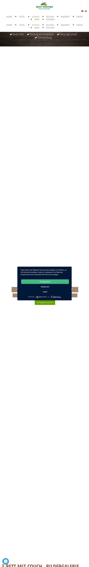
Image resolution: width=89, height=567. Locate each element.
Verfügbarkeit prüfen (45, 302)
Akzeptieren (45, 281)
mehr (45, 292)
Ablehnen (45, 287)
